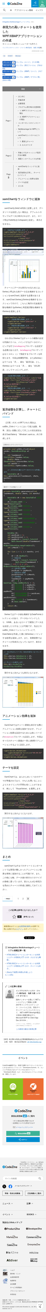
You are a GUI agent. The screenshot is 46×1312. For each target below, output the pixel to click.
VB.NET (10, 56)
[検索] (4, 10)
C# (4, 56)
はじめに (21, 96)
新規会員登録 (24, 1133)
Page (8, 120)
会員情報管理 (14, 1277)
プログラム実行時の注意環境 (29, 107)
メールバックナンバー (24, 1127)
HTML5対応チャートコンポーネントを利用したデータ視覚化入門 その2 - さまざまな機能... (24, 957)
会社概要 (13, 1284)
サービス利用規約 (16, 1287)
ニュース (6, 1203)
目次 (23, 89)
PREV (8, 899)
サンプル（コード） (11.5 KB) (27, 62)
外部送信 (13, 1294)
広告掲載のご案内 (34, 1193)
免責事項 (13, 1280)
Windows (17, 56)
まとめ (20, 185)
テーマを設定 (23, 182)
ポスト (30, 937)
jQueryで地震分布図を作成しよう (20, 972)
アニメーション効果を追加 (28, 178)
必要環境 (21, 103)
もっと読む (9, 974)
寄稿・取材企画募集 (12, 1193)
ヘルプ (12, 1270)
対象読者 (21, 100)
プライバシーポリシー (17, 1291)
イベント (6, 1214)
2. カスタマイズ (26, 145)
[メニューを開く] (3, 3)
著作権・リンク (15, 1273)
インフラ (39, 10)
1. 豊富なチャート (27, 141)
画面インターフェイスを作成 (29, 158)
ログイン (20, 929)
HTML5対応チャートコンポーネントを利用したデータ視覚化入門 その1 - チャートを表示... (24, 966)
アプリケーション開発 (23, 10)
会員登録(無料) (25, 926)
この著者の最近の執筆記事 (26, 1029)
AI (11, 10)
